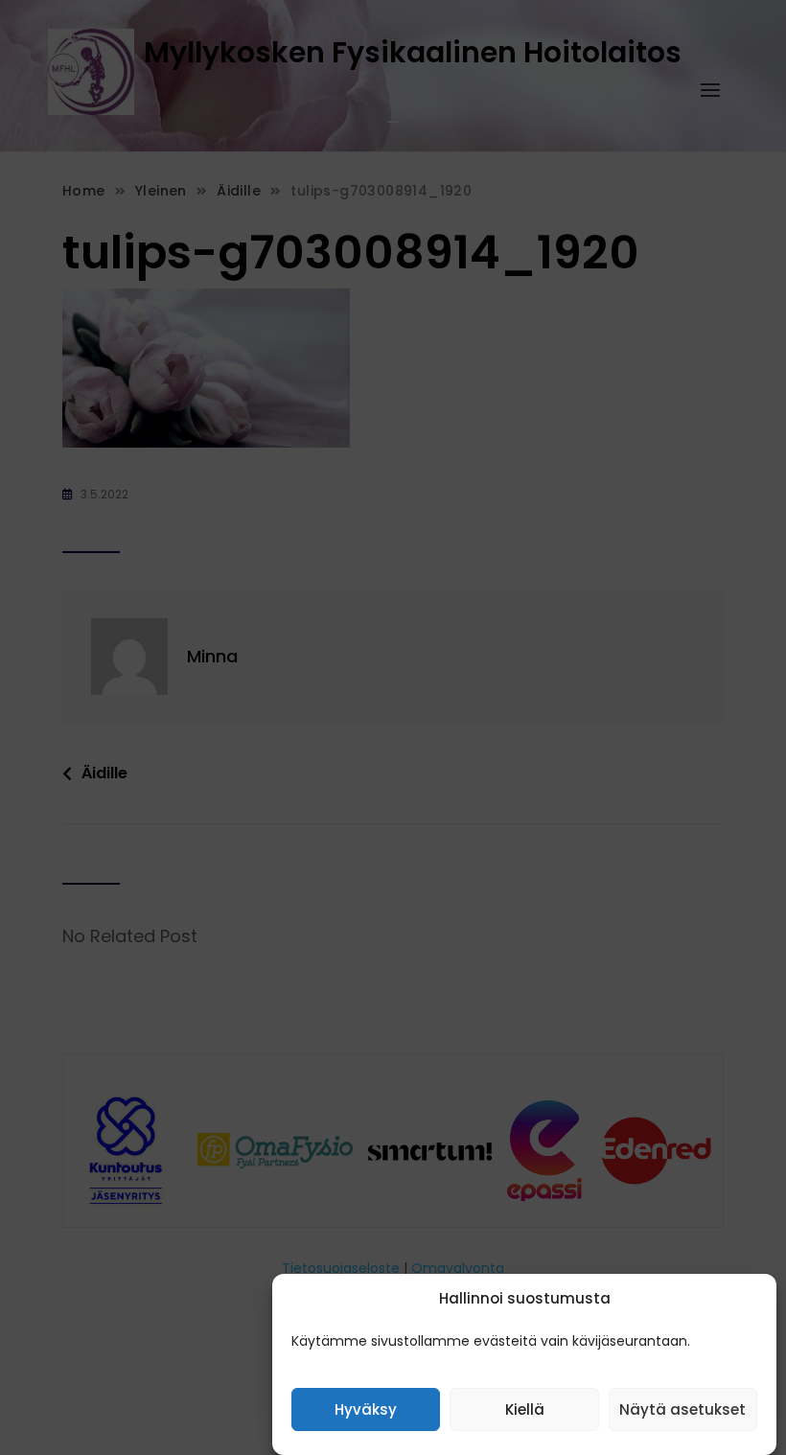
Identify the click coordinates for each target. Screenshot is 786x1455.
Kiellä (524, 1409)
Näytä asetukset (682, 1409)
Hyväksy (366, 1409)
